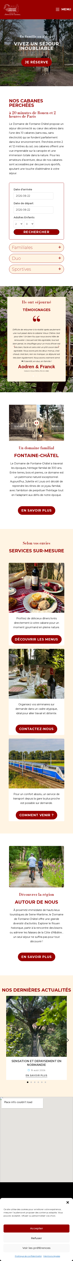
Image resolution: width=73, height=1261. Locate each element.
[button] (67, 1202)
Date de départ (23, 203)
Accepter (36, 1228)
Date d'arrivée (23, 189)
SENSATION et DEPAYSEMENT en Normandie (36, 1063)
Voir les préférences (36, 1248)
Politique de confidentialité (28, 1256)
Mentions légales (51, 1256)
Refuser (36, 1238)
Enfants (29, 217)
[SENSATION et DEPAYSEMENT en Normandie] (36, 1026)
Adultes (19, 217)
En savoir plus (36, 1075)
